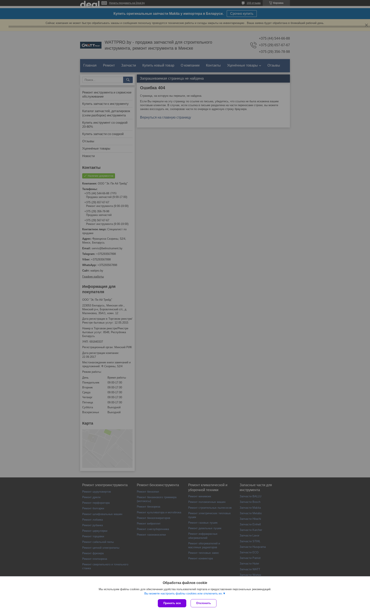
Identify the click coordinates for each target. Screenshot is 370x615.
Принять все (172, 603)
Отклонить (203, 603)
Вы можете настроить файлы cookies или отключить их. (183, 593)
